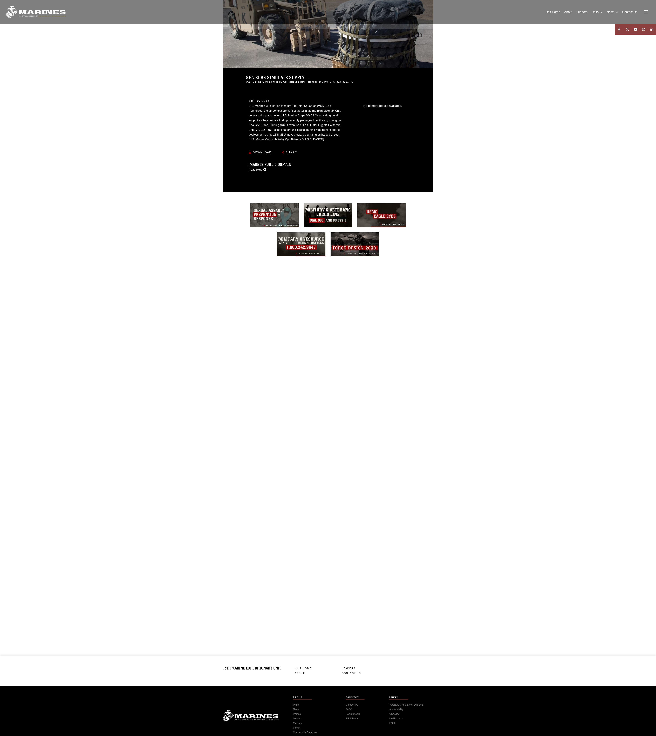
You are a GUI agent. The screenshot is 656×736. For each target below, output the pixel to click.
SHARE (291, 152)
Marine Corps (251, 715)
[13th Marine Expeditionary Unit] (36, 12)
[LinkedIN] (652, 29)
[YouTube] (635, 29)
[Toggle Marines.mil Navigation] (646, 12)
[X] (627, 29)
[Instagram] (644, 29)
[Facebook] (619, 29)
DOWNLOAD (262, 152)
